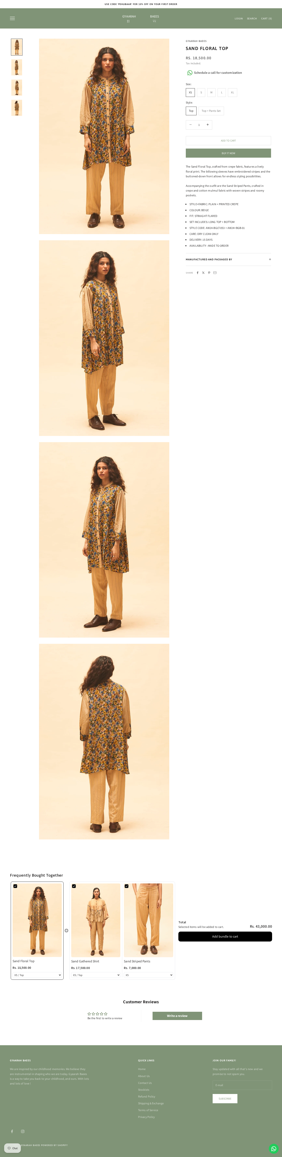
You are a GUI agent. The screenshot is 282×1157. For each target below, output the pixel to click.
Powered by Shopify (54, 1145)
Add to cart (228, 140)
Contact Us (145, 1083)
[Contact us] (274, 1149)
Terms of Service (148, 1110)
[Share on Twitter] (203, 272)
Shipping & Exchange (151, 1103)
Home (142, 1069)
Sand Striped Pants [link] (137, 961)
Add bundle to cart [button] (225, 936)
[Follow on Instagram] (23, 1131)
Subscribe (225, 1098)
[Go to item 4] (17, 107)
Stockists (143, 1090)
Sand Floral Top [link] (23, 961)
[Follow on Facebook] (12, 1131)
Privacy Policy (146, 1117)
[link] (37, 920)
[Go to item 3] (17, 87)
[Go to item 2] (17, 67)
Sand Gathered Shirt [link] (85, 961)
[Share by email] (215, 272)
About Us (144, 1076)
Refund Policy (146, 1096)
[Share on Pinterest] (209, 272)
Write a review (177, 1016)
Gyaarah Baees (196, 41)
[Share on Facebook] (197, 272)
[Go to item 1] (17, 47)
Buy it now (228, 153)
